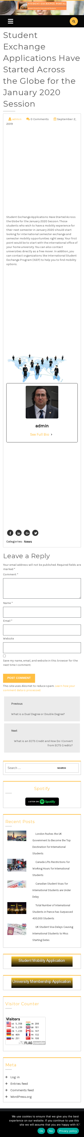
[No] (79, 1124)
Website (8, 638)
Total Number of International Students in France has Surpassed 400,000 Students (52, 912)
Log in (15, 1077)
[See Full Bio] (51, 434)
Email (7, 621)
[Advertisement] (42, 171)
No (51, 1131)
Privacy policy (68, 1131)
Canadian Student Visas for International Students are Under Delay (51, 890)
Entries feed (19, 1084)
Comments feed (22, 1090)
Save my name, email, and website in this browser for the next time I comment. (40, 663)
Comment (10, 574)
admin (16, 119)
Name (8, 603)
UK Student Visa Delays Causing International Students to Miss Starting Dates (52, 933)
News (28, 541)
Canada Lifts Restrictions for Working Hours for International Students (51, 868)
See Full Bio (39, 434)
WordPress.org (21, 1097)
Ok (41, 1131)
